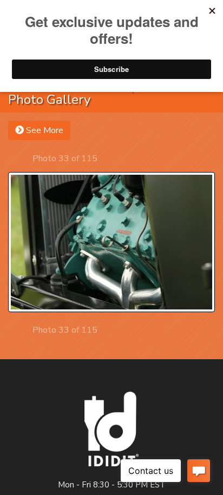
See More (43, 130)
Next (107, 158)
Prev (23, 158)
